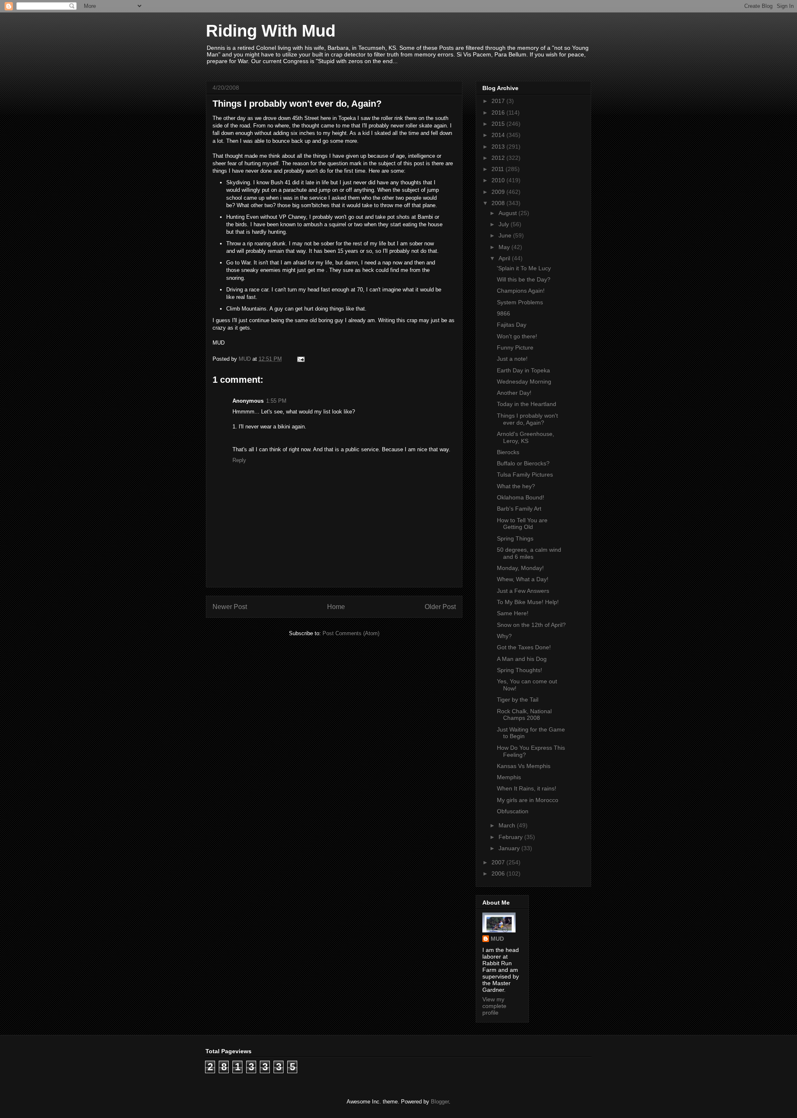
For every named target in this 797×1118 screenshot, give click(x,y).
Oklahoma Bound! (520, 497)
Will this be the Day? (523, 279)
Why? (504, 636)
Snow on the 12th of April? (531, 624)
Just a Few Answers (523, 590)
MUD (497, 938)
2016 (498, 112)
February (511, 837)
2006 (498, 873)
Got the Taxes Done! (524, 647)
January (510, 848)
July (505, 224)
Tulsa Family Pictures (525, 474)
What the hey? (516, 486)
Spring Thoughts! (519, 670)
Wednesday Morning (524, 381)
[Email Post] (300, 359)
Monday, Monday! (520, 568)
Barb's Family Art (519, 508)
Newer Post (230, 606)
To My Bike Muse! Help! (528, 602)
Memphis (509, 777)
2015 (498, 123)
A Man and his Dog (522, 659)
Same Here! (512, 613)
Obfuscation (512, 811)
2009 (498, 191)
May (505, 247)
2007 (498, 862)
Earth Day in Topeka (523, 370)
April (505, 258)
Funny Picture (515, 347)
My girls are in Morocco (527, 800)
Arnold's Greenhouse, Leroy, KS (525, 437)
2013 (498, 146)
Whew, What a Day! (522, 579)
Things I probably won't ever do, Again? (527, 419)
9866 (503, 313)
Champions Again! (521, 290)
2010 (498, 180)
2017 (498, 101)
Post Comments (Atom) (351, 633)
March (508, 825)
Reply (239, 460)
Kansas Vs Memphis (523, 766)
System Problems (520, 302)
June (506, 235)
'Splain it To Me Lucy (524, 268)
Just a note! (512, 358)
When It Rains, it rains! (526, 788)
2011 (498, 169)
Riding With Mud (270, 31)
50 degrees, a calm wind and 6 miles (529, 553)
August (508, 213)
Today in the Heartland (526, 404)
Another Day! (514, 392)
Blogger (440, 1101)
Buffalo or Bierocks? (523, 463)
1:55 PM (276, 401)
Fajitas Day (511, 324)
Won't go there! (517, 336)
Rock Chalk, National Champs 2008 (524, 715)
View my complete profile (494, 1006)
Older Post (440, 606)
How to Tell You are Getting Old (522, 524)
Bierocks (508, 452)
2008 (498, 203)
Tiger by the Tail (517, 699)
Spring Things (515, 538)
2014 (498, 135)
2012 (498, 157)
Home (336, 606)
